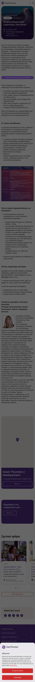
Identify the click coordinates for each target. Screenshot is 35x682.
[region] (17, 662)
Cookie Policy (13, 665)
